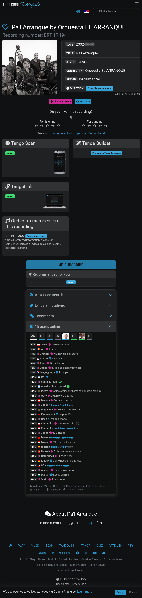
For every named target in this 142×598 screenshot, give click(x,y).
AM (33, 336)
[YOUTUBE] (94, 553)
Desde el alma (61, 474)
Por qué (53, 349)
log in (91, 523)
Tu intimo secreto (64, 470)
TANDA (85, 545)
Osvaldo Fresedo (91, 559)
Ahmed (45, 470)
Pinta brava (58, 479)
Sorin (44, 479)
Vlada (43, 358)
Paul (42, 363)
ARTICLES (115, 545)
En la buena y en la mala (67, 451)
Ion (42, 349)
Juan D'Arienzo (78, 564)
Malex (44, 437)
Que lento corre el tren (65, 400)
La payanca (58, 358)
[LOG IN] (78, 12)
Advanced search (49, 295)
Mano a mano (59, 418)
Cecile (43, 367)
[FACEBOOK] (77, 553)
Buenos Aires (64, 456)
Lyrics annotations (50, 305)
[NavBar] (137, 3)
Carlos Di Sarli (97, 564)
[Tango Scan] (50, 358)
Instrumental (83, 79)
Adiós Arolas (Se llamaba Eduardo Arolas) (77, 391)
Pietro (44, 391)
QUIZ (99, 545)
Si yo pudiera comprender (66, 367)
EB (74, 336)
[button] (86, 12)
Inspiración (65, 414)
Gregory (44, 353)
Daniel (45, 400)
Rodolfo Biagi (27, 559)
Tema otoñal (96, 133)
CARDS (41, 553)
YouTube (84, 101)
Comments (45, 316)
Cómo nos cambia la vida (67, 460)
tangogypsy (47, 372)
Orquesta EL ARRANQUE (95, 70)
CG (43, 465)
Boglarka (46, 409)
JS (50, 336)
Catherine (47, 456)
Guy (43, 395)
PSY (130, 545)
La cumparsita (76, 133)
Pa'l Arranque (82, 53)
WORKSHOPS (61, 553)
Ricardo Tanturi (47, 559)
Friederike (47, 423)
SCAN (49, 545)
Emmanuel (47, 414)
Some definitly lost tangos (52, 564)
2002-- (80, 44)
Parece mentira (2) (68, 423)
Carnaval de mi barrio (66, 353)
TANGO (77, 62)
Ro (42, 377)
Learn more (84, 591)
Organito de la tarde (61, 395)
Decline (133, 592)
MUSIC (35, 545)
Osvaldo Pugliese (68, 559)
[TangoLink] (49, 418)
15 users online (47, 326)
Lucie (43, 344)
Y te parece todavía (64, 442)
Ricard (45, 446)
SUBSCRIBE (73, 265)
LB (42, 336)
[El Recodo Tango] (10, 545)
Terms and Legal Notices (71, 570)
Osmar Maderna (113, 559)
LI (89, 336)
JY (58, 336)
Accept (120, 592)
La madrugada (60, 344)
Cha (43, 418)
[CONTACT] (103, 553)
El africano (59, 432)
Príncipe (63, 372)
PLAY (21, 545)
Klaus (44, 460)
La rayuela (58, 133)
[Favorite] (6, 27)
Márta (44, 474)
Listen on (62, 101)
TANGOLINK (67, 545)
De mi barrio (57, 363)
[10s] (71, 117)
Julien (45, 404)
